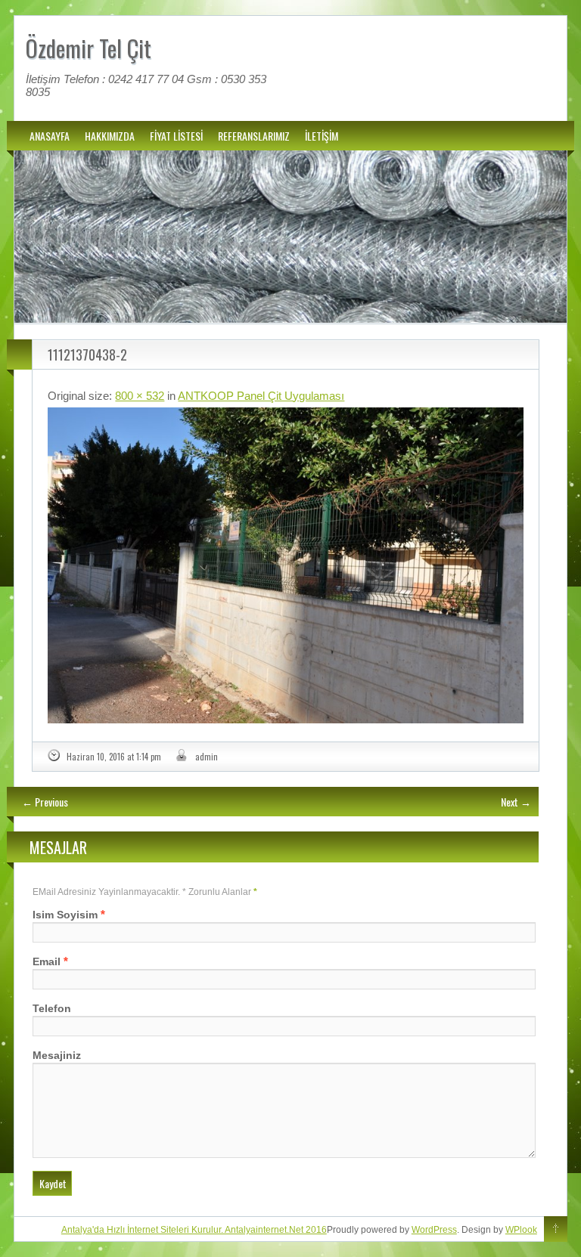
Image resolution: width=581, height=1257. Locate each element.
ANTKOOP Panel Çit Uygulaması (261, 395)
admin (206, 757)
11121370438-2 (87, 354)
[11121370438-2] (285, 565)
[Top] (555, 1229)
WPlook (521, 1229)
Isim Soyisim (65, 915)
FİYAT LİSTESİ (176, 136)
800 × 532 (139, 395)
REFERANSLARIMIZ (254, 136)
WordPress (434, 1229)
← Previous (45, 802)
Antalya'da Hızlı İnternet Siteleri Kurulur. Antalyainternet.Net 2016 (194, 1229)
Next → (516, 802)
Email (47, 961)
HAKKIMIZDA (110, 136)
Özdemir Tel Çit (88, 48)
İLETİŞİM (321, 136)
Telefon (52, 1008)
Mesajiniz (57, 1055)
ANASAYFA (50, 136)
